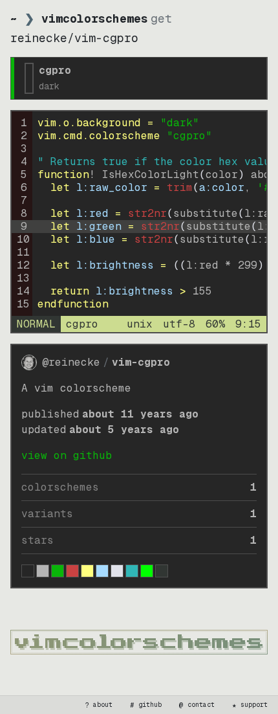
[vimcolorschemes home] (139, 642)
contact (197, 704)
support (250, 704)
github (146, 704)
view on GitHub (66, 455)
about (99, 704)
